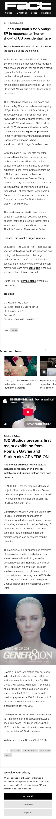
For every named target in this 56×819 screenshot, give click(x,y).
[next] (52, 350)
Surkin (8, 755)
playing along (28, 280)
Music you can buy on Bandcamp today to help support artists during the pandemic (20, 384)
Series (34, 12)
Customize (28, 804)
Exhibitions (22, 12)
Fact (18, 436)
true (38, 267)
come (32, 267)
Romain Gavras (30, 751)
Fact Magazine (28, 6)
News (5, 23)
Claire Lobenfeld (17, 23)
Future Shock (31, 701)
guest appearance (37, 131)
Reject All (28, 812)
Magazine (46, 12)
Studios (8, 12)
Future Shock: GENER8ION (32, 739)
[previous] (46, 350)
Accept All (28, 796)
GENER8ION (15, 751)
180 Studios (25, 731)
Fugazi (7, 46)
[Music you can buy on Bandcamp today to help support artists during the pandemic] (20, 366)
